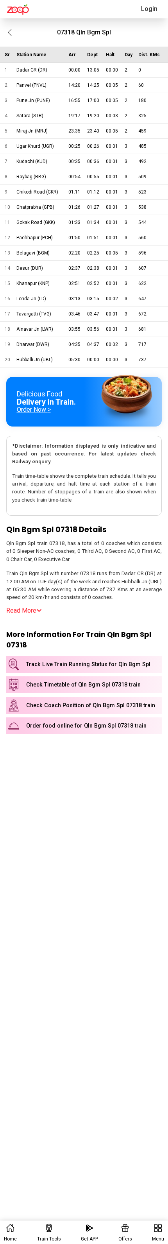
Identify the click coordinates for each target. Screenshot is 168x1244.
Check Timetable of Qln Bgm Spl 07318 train (83, 684)
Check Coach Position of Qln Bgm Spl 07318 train (90, 705)
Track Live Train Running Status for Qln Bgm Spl (88, 664)
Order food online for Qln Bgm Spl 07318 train (86, 725)
